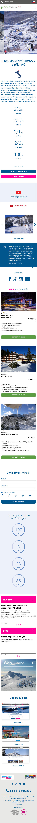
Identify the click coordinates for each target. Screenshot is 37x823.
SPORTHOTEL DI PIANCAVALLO (7, 316)
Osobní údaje (18, 804)
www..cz (18, 722)
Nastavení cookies (18, 807)
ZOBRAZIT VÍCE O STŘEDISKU (18, 171)
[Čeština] (34, 1)
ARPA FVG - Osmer (18, 166)
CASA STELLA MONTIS (9, 434)
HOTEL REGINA (6, 376)
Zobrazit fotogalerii (18, 238)
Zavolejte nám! (9, 1)
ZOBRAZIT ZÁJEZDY (18, 176)
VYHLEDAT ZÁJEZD (18, 502)
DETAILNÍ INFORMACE (18, 337)
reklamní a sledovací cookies (18, 198)
